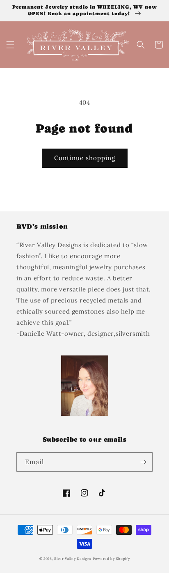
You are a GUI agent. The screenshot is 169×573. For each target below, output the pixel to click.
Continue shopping (84, 158)
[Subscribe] (143, 462)
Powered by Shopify (111, 559)
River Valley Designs (73, 559)
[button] (10, 45)
